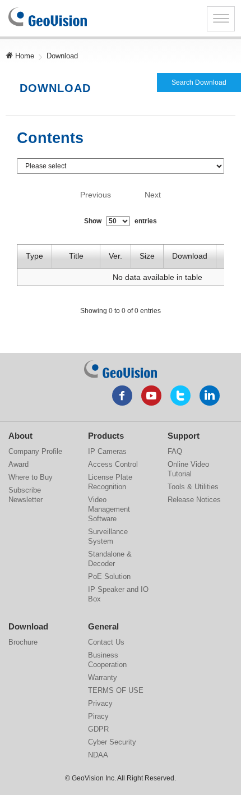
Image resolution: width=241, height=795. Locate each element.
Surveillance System (108, 536)
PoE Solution (109, 576)
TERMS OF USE (115, 690)
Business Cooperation (107, 660)
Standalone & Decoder (110, 559)
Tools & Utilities (193, 486)
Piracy (98, 716)
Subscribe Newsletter (25, 495)
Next (153, 194)
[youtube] (151, 395)
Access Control (113, 464)
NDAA (98, 755)
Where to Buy (30, 477)
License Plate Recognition (110, 482)
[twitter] (180, 395)
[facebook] (122, 395)
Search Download (199, 82)
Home (23, 56)
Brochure (23, 642)
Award (18, 464)
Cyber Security (112, 742)
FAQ (175, 451)
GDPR (98, 729)
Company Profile (35, 451)
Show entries (120, 221)
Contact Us (106, 642)
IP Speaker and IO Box (118, 594)
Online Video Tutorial (188, 469)
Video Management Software (109, 509)
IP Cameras (107, 451)
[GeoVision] (120, 369)
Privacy (100, 703)
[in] (210, 395)
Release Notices (194, 499)
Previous (95, 194)
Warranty (102, 677)
